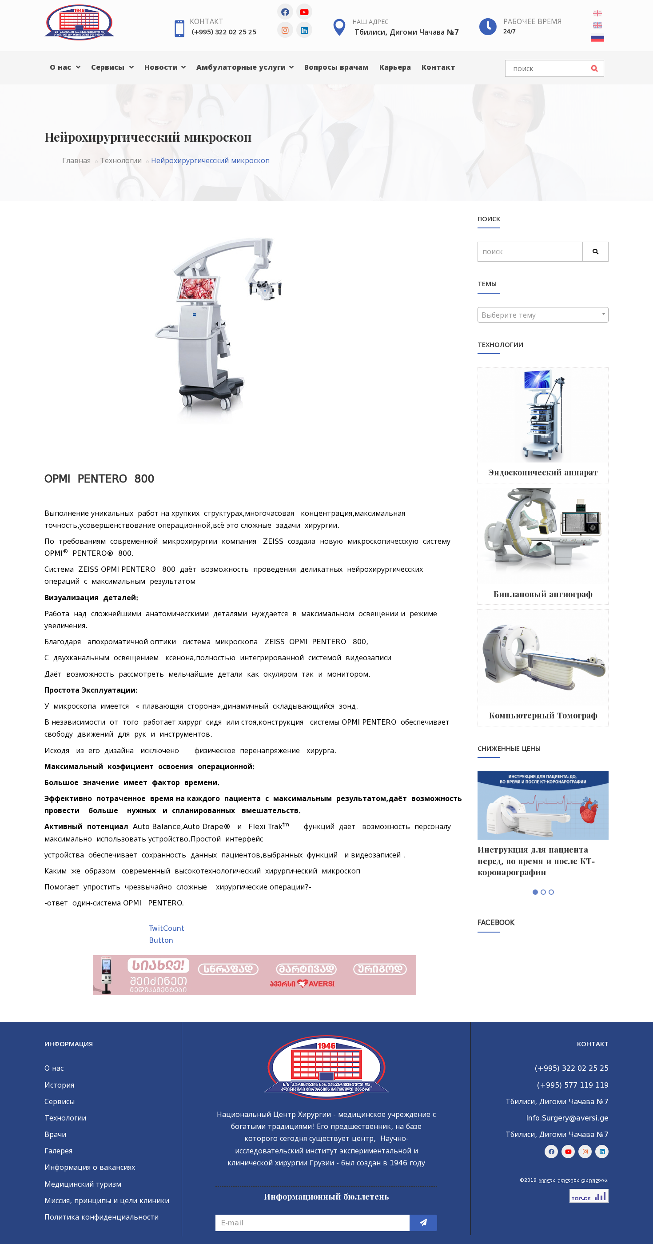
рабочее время (532, 21)
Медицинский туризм (82, 1184)
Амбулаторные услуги (242, 67)
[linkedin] (304, 30)
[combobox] (543, 315)
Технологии (121, 160)
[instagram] (285, 30)
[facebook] (285, 12)
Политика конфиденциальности (101, 1217)
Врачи (55, 1134)
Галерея (58, 1151)
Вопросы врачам (336, 67)
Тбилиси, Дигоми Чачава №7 (406, 32)
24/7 (509, 31)
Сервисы (109, 67)
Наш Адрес (370, 21)
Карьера (395, 67)
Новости (162, 67)
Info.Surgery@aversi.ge (567, 1118)
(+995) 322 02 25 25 (224, 32)
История (59, 1085)
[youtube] (304, 12)
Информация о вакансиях (89, 1167)
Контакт (206, 21)
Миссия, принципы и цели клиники (106, 1200)
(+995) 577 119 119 (573, 1085)
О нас (61, 67)
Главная (76, 160)
